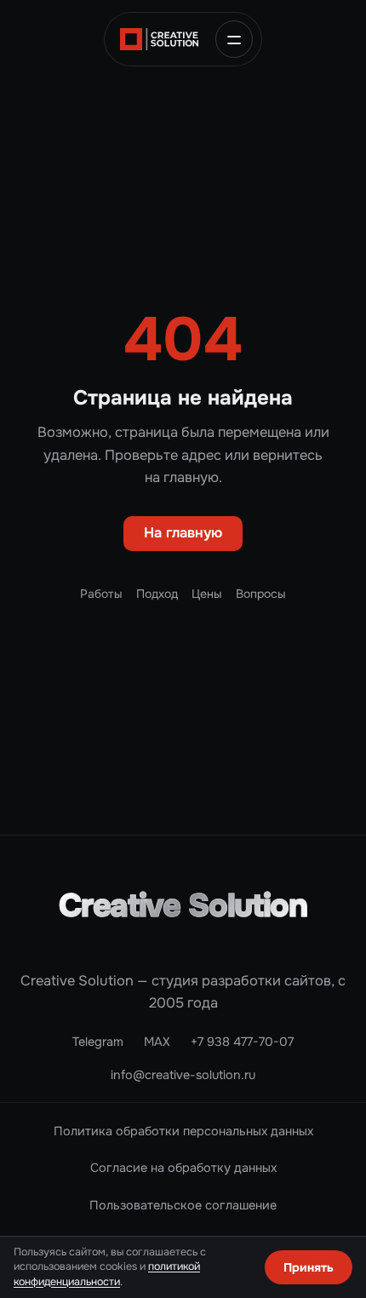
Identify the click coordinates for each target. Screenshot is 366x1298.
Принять (308, 1267)
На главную (183, 533)
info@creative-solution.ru (183, 1075)
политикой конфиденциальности (107, 1274)
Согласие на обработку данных (183, 1167)
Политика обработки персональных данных (183, 1131)
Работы (101, 593)
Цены (207, 593)
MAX (157, 1041)
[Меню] (234, 39)
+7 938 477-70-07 (242, 1041)
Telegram (97, 1041)
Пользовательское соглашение (183, 1205)
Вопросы (261, 593)
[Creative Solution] (159, 39)
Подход (157, 593)
